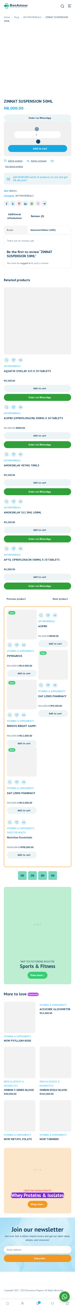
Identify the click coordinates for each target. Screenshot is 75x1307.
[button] (37, 117)
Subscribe (39, 1258)
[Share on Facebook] (6, 203)
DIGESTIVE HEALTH (16, 832)
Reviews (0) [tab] (37, 216)
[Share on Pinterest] (19, 203)
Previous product (16, 598)
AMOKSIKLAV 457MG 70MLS (21, 465)
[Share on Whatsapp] (32, 203)
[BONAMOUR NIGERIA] (16, 5)
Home (7, 17)
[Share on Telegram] (44, 203)
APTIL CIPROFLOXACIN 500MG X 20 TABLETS (32, 559)
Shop (16, 17)
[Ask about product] (52, 161)
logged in (25, 263)
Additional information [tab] (14, 216)
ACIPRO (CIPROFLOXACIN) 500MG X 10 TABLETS (33, 418)
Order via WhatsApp (40, 117)
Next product (60, 598)
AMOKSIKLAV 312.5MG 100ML (23, 512)
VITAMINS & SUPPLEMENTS (20, 651)
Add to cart (40, 148)
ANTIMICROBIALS (32, 17)
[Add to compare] (28, 161)
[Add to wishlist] (5, 161)
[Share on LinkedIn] (25, 203)
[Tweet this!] (13, 203)
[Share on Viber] (38, 203)
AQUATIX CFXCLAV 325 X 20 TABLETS (27, 371)
